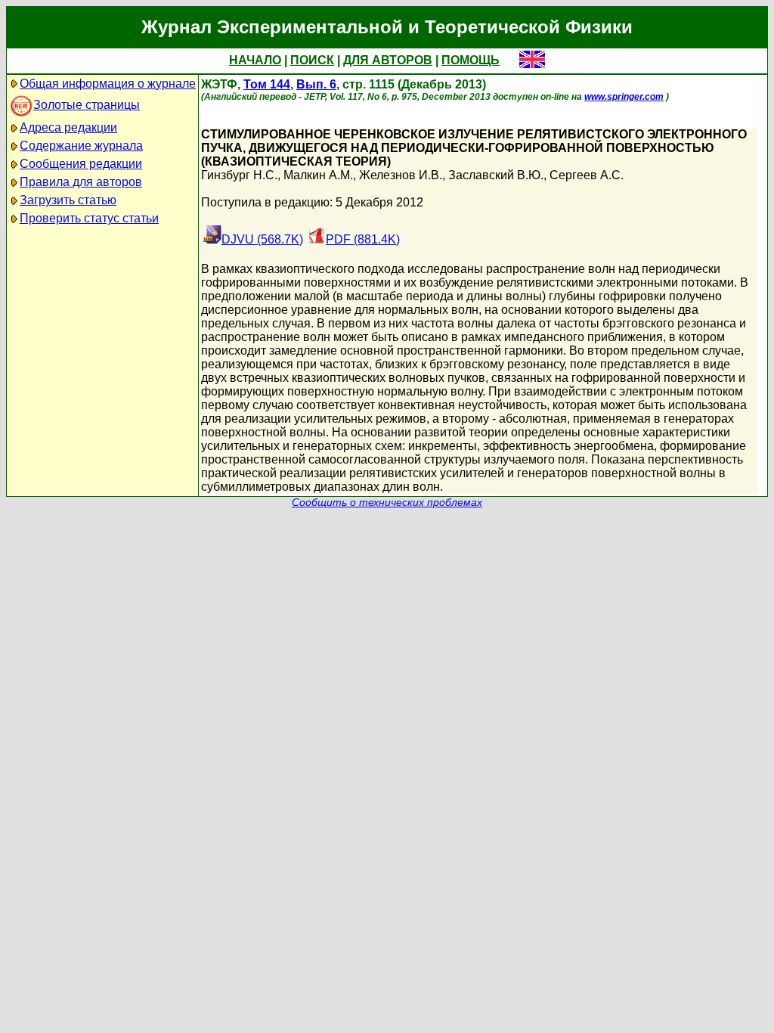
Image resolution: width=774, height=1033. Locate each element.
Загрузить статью (68, 200)
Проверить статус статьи (89, 218)
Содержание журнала (81, 145)
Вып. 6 (316, 84)
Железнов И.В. (400, 175)
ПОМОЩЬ (470, 60)
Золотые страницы (86, 104)
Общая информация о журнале (108, 83)
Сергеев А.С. (587, 175)
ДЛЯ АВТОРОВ (387, 60)
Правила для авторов (81, 181)
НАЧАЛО (255, 60)
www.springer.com (624, 97)
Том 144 (266, 84)
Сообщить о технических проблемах (387, 502)
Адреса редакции (68, 127)
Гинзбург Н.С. (239, 175)
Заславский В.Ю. (495, 175)
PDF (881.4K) (363, 239)
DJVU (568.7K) (262, 239)
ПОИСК (312, 60)
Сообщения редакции (81, 163)
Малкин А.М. (318, 175)
